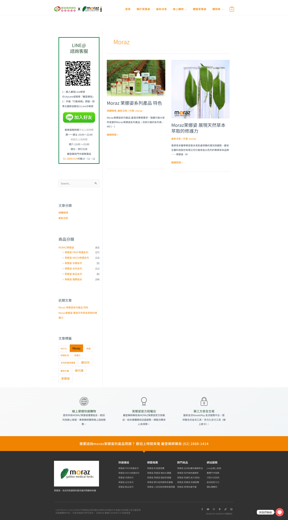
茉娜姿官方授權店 (144, 411)
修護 (88, 348)
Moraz (76, 348)
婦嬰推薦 (152, 462)
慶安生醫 (65, 370)
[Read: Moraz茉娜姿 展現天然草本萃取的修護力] (200, 88)
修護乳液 (65, 355)
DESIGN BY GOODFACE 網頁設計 (219, 513)
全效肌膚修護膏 (68, 362)
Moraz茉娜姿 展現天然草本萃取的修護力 (198, 128)
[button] (185, 9)
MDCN (64, 348)
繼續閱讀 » (112, 134)
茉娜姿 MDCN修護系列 (77, 257)
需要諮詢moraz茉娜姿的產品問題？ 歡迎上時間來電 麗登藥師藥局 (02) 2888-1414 (144, 443)
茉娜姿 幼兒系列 (73, 268)
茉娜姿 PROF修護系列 (76, 252)
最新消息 (63, 218)
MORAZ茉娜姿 (66, 247)
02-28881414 (70, 158)
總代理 (79, 370)
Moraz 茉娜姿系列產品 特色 (73, 307)
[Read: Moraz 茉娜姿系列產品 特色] (136, 78)
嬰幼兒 (85, 362)
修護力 (77, 355)
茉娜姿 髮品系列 (73, 274)
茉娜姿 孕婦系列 (73, 263)
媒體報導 (63, 212)
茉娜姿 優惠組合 (73, 279)
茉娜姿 (65, 378)
